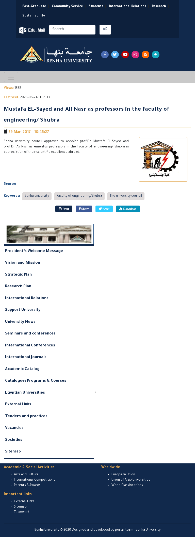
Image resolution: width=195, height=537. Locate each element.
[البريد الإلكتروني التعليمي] (32, 30)
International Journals (25, 357)
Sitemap (13, 452)
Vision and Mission (22, 263)
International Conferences (30, 346)
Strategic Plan (18, 275)
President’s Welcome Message (34, 251)
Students (96, 6)
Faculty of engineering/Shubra (79, 196)
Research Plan (18, 286)
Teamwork (21, 512)
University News (20, 322)
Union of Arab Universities (130, 480)
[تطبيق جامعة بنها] (155, 54)
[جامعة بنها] (57, 54)
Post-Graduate (34, 6)
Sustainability (33, 16)
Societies (13, 440)
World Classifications (127, 485)
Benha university (37, 196)
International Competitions (34, 480)
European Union (123, 475)
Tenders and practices (26, 416)
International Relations (127, 6)
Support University (22, 310)
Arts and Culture (26, 475)
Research (159, 6)
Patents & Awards (27, 485)
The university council (126, 196)
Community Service (67, 6)
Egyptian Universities (25, 393)
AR (105, 30)
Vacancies (14, 428)
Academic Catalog (22, 369)
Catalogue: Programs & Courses (35, 381)
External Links (18, 404)
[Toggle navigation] (11, 77)
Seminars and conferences (30, 334)
